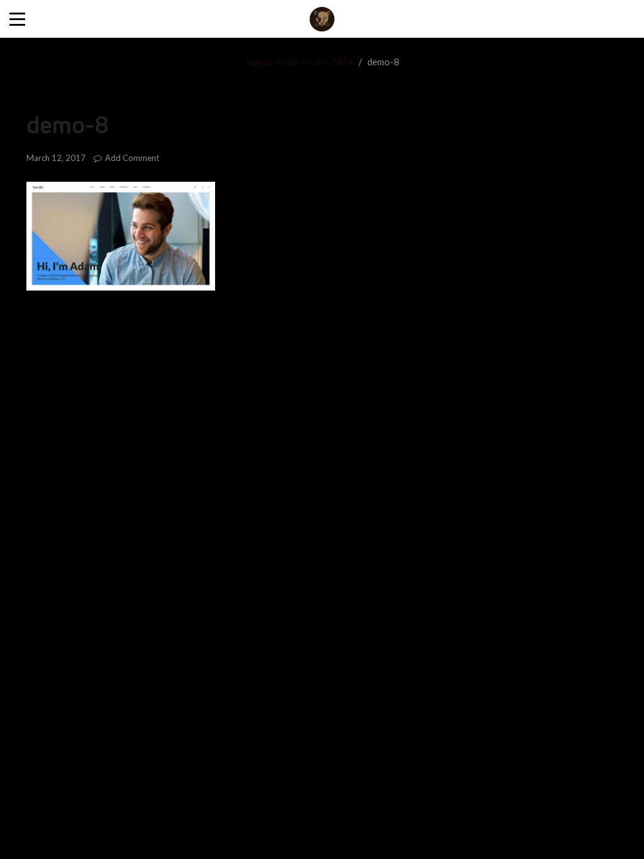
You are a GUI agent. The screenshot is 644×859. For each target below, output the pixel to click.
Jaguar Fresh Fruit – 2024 (299, 61)
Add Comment (132, 158)
